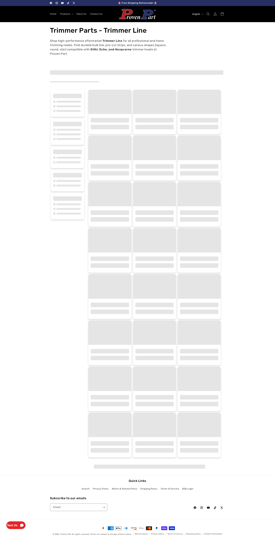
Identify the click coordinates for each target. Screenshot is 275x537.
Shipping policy (193, 534)
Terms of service (175, 534)
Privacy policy (157, 534)
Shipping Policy (148, 488)
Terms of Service (170, 488)
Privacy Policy (101, 488)
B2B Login (187, 488)
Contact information (213, 534)
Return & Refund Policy (124, 488)
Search (86, 488)
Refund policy (141, 534)
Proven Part (65, 534)
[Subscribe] (103, 507)
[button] (66, 14)
